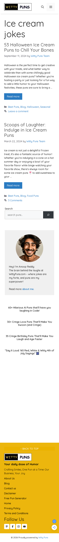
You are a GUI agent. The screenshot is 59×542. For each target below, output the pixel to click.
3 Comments (15, 200)
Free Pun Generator (15, 498)
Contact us (10, 488)
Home (7, 503)
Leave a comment (18, 111)
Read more (13, 96)
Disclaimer (10, 493)
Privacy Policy (12, 508)
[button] (42, 7)
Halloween (33, 106)
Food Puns (33, 195)
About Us (9, 478)
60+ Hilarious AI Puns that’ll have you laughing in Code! (29, 309)
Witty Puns (43, 537)
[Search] (48, 214)
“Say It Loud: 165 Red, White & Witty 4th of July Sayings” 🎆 (29, 352)
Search (9, 208)
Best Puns (13, 106)
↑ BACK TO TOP (29, 448)
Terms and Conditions (16, 513)
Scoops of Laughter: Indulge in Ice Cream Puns (25, 130)
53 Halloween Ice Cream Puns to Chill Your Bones (29, 47)
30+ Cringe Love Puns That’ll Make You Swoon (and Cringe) (29, 323)
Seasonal (45, 106)
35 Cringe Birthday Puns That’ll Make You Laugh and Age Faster (29, 337)
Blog (23, 106)
